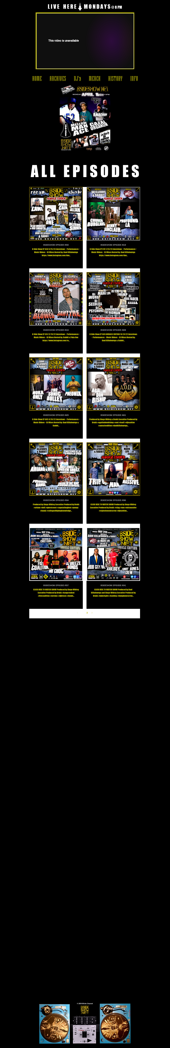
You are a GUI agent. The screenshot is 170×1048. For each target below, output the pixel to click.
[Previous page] (77, 613)
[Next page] (92, 613)
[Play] (89, 1040)
